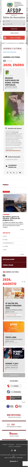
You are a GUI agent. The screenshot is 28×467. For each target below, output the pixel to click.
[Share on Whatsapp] (16, 183)
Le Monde (6, 225)
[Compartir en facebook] (7, 183)
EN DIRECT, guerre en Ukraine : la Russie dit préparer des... (11, 229)
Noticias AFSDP (8, 270)
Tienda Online (8, 276)
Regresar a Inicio (6, 54)
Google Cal (12, 178)
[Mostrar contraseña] (23, 26)
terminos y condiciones (8, 455)
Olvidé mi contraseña (14, 35)
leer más (20, 240)
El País (4, 260)
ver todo (20, 264)
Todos (5, 247)
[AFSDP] (13, 7)
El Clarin (5, 257)
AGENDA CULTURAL (12, 283)
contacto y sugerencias (14, 457)
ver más (22, 412)
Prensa (6, 195)
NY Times (5, 250)
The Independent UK (8, 253)
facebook (9, 417)
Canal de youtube (17, 417)
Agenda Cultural (13, 54)
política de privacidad (21, 455)
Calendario (12, 176)
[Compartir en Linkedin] (13, 183)
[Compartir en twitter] (10, 183)
